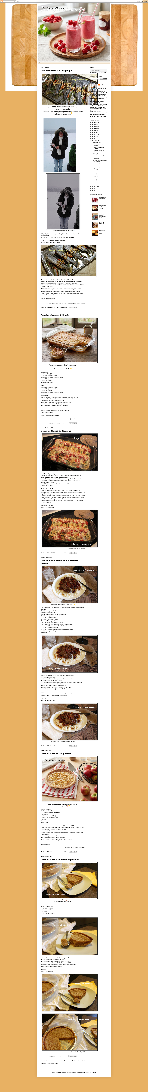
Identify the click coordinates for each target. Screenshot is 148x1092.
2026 (94, 122)
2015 (94, 188)
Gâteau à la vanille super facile (102, 232)
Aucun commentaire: (62, 307)
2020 (94, 134)
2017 (93, 140)
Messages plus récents (47, 1060)
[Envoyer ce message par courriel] (70, 307)
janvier (95, 184)
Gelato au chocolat (101, 223)
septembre (96, 168)
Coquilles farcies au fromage (56, 431)
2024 (94, 126)
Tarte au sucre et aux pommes (56, 753)
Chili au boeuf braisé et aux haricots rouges (99, 154)
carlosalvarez (80, 1072)
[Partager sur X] (73, 307)
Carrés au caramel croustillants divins (102, 215)
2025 (94, 124)
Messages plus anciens (78, 1060)
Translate (103, 72)
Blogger (94, 1072)
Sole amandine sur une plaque (56, 70)
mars (94, 180)
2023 (94, 128)
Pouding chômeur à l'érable (55, 315)
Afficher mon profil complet (98, 116)
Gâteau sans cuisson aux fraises (102, 198)
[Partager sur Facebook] (75, 307)
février (95, 182)
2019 (94, 136)
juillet (94, 172)
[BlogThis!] (71, 307)
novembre (96, 164)
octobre (95, 166)
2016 (94, 186)
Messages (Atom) (53, 1063)
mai (94, 176)
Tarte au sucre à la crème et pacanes (60, 859)
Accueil (41, 63)
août (94, 170)
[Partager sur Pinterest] (76, 307)
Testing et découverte (62, 9)
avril (94, 178)
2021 (94, 132)
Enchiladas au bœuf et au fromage (102, 207)
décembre (96, 142)
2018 (94, 138)
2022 (94, 130)
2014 (94, 190)
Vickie (101, 84)
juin (94, 174)
